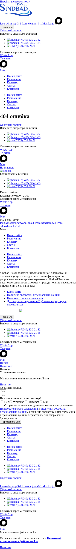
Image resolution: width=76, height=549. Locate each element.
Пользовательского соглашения (19, 408)
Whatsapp (18, 401)
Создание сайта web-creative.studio (29, 310)
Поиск (4, 362)
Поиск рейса (14, 76)
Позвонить (6, 366)
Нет (6, 401)
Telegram (5, 58)
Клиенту (12, 82)
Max (2, 69)
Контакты (13, 88)
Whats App (6, 55)
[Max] (3, 66)
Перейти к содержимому (15, 1)
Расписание (14, 79)
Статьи (11, 85)
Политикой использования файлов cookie (30, 540)
